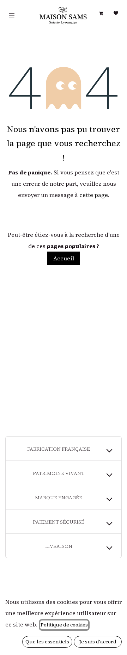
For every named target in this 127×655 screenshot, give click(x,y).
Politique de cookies (64, 624)
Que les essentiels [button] (47, 641)
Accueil (63, 258)
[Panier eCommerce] (101, 13)
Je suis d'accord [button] (97, 641)
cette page (93, 195)
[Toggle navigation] (11, 15)
